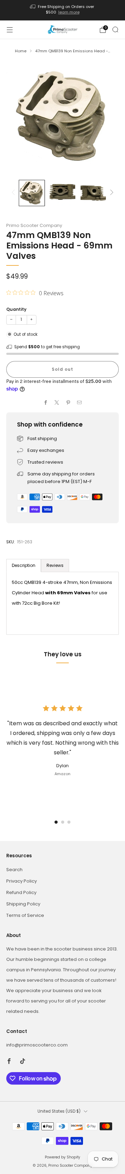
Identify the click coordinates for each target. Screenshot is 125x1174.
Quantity (16, 309)
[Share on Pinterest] (68, 402)
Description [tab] (23, 565)
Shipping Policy (23, 904)
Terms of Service (25, 915)
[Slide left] (14, 193)
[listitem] (62, 10)
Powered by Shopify (62, 1157)
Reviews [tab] (55, 565)
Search (14, 869)
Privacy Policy (21, 881)
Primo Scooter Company (34, 225)
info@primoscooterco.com (37, 1045)
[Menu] (9, 29)
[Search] (115, 29)
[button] (56, 822)
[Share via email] (79, 402)
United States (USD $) (59, 1111)
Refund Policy (21, 892)
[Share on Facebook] (45, 402)
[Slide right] (110, 193)
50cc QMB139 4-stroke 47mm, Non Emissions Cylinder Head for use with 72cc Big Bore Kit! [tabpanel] (62, 592)
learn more (69, 12)
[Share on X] (56, 402)
